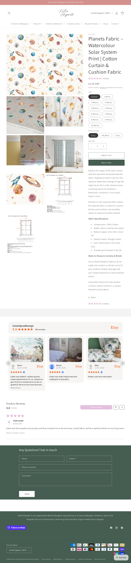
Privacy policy (46, 559)
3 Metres (108, 102)
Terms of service (100, 559)
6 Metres (95, 114)
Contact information (85, 559)
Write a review (96, 407)
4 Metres (95, 108)
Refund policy (58, 559)
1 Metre (107, 97)
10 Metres (95, 125)
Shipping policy (70, 559)
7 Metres (108, 114)
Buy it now (106, 162)
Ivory (93, 135)
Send (27, 494)
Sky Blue (105, 135)
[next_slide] (122, 363)
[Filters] (115, 407)
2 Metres (95, 102)
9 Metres (108, 120)
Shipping (103, 87)
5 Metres (108, 108)
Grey (118, 135)
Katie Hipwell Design (19, 559)
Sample (94, 97)
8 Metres (95, 120)
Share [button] (93, 297)
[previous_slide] (8, 363)
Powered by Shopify (32, 559)
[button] (9, 13)
